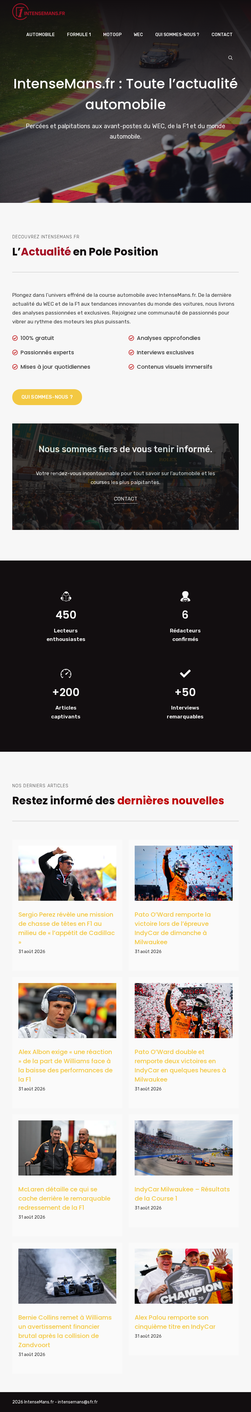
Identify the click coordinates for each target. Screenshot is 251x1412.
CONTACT (125, 499)
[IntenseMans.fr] (39, 11)
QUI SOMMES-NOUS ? (47, 397)
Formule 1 (79, 34)
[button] (230, 58)
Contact (222, 34)
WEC (138, 34)
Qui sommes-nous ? (177, 34)
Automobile (40, 34)
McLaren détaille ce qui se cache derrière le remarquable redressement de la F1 (64, 1198)
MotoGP (112, 34)
